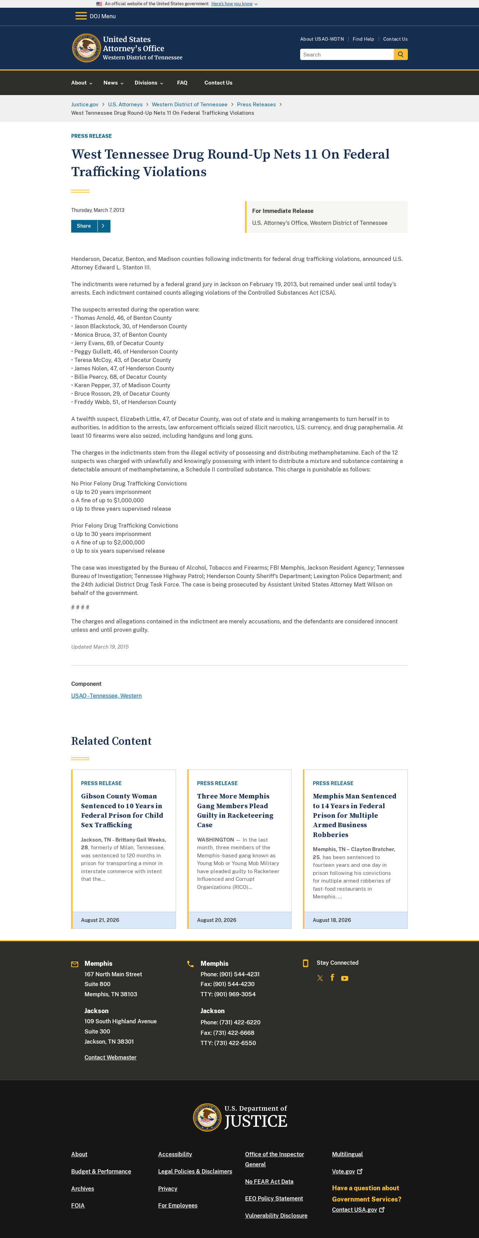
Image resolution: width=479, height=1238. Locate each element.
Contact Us (395, 39)
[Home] (128, 61)
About (79, 1154)
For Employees (177, 1205)
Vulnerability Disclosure (276, 1215)
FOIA (78, 1205)
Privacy (167, 1188)
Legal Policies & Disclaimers (195, 1171)
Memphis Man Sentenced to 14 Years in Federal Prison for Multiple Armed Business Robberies (354, 815)
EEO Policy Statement (274, 1198)
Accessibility (175, 1154)
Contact (354, 1209)
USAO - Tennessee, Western (106, 695)
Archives (82, 1188)
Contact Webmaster (110, 1057)
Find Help (364, 39)
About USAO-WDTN (322, 39)
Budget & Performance (101, 1171)
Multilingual (347, 1154)
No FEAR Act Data (269, 1181)
